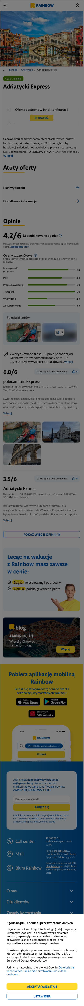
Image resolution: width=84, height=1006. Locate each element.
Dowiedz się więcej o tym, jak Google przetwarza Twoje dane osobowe (40, 971)
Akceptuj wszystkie (43, 987)
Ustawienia (49, 996)
